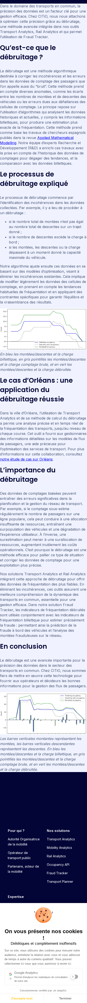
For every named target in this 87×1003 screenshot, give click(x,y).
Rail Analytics (56, 856)
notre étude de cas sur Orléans (26, 459)
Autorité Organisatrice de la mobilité (24, 841)
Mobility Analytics (59, 847)
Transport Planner (60, 881)
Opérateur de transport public (19, 855)
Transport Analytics (61, 839)
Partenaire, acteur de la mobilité (23, 868)
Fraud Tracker (57, 873)
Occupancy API (58, 864)
